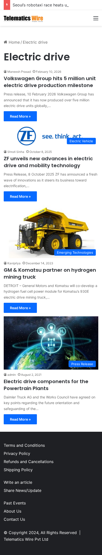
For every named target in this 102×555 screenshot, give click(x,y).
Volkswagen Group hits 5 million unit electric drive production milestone (50, 82)
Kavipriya (14, 263)
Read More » (20, 116)
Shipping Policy (18, 469)
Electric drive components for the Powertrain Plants (46, 385)
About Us (12, 511)
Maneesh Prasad (19, 71)
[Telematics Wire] (23, 18)
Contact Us (14, 519)
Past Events (15, 503)
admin (11, 374)
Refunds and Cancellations (28, 461)
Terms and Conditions (24, 445)
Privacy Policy (17, 453)
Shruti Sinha (15, 152)
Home (13, 42)
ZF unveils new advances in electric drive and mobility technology (48, 162)
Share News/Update (22, 490)
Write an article (18, 482)
